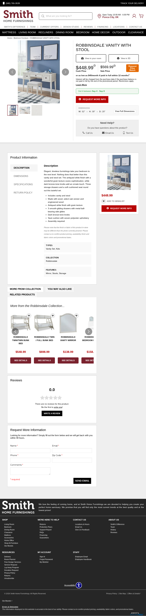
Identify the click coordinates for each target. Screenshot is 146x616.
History (113, 530)
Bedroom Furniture (21, 38)
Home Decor (101, 32)
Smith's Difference (14, 27)
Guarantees (44, 538)
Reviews (88, 27)
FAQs (42, 532)
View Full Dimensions (124, 111)
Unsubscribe (9, 578)
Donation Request (11, 570)
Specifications (23, 184)
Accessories (9, 538)
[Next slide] (88, 331)
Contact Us (135, 27)
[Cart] (141, 16)
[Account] (134, 16)
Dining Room (64, 32)
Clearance (136, 32)
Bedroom (82, 32)
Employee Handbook (83, 559)
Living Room (27, 32)
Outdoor (118, 32)
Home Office (9, 540)
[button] (65, 72)
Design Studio (71, 27)
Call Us (89, 133)
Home (9, 38)
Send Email (82, 481)
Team (33, 27)
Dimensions (21, 176)
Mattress (9, 32)
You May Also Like (60, 289)
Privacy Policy (9, 573)
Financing (102, 27)
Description (22, 168)
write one (58, 407)
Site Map (122, 594)
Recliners (45, 32)
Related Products (22, 294)
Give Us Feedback (82, 530)
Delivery (7, 557)
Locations (118, 27)
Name (14, 446)
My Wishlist (44, 562)
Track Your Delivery (132, 3)
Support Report (45, 530)
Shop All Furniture (11, 543)
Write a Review (52, 413)
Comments (16, 465)
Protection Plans (46, 527)
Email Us (109, 133)
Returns (43, 524)
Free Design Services (12, 562)
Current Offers (49, 27)
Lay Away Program (11, 568)
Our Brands (8, 546)
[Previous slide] (15, 331)
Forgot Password (46, 559)
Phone (14, 455)
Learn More (81, 85)
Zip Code (57, 455)
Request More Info (94, 99)
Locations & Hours (82, 524)
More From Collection (25, 289)
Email (55, 446)
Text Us (129, 133)
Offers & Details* (134, 594)
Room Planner (10, 559)
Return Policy (23, 192)
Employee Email (81, 557)
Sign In (42, 557)
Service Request (10, 565)
